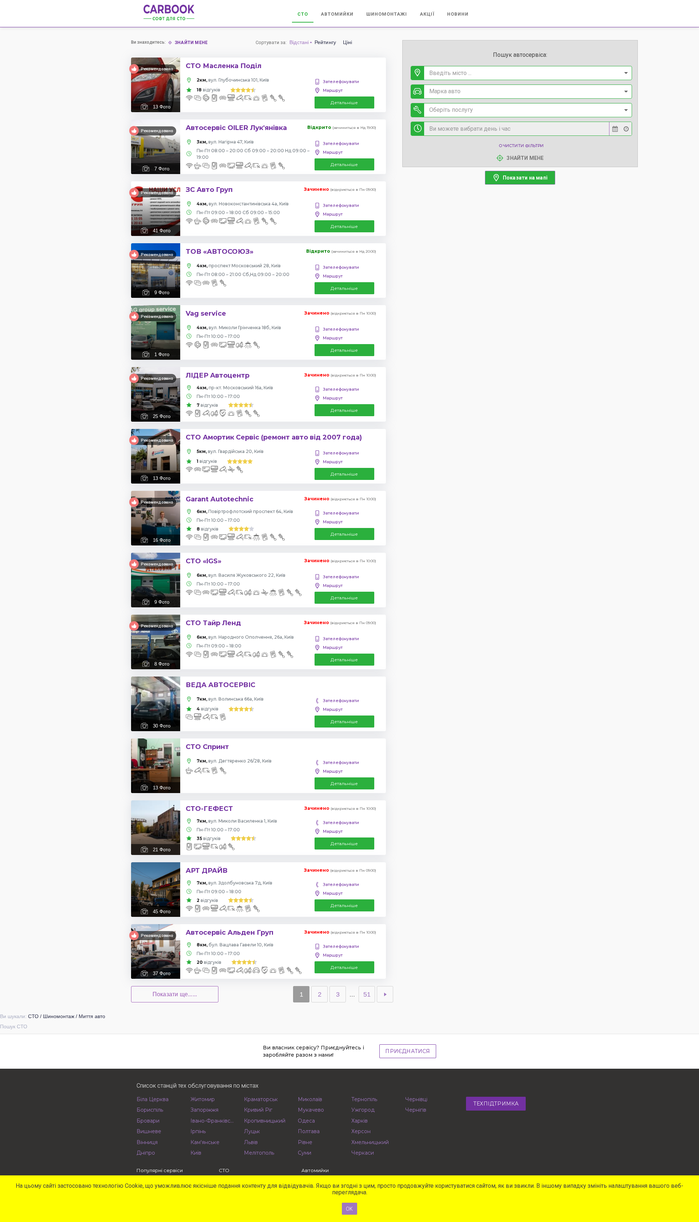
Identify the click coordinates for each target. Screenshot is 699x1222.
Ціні (347, 42)
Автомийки (337, 14)
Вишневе (149, 1131)
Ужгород (363, 1110)
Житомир (202, 1099)
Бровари (148, 1120)
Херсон (361, 1131)
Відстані (299, 42)
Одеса (306, 1120)
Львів (251, 1142)
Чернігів (415, 1110)
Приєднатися (407, 1051)
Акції (427, 14)
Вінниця (147, 1142)
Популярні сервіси (160, 1170)
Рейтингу (325, 42)
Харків (359, 1120)
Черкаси (362, 1153)
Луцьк (252, 1131)
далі (385, 994)
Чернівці (416, 1099)
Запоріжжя (204, 1110)
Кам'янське (205, 1142)
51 (367, 994)
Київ (195, 1153)
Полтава (309, 1131)
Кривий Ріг (258, 1110)
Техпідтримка (495, 1103)
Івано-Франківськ (212, 1120)
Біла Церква (153, 1099)
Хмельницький (370, 1142)
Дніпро (146, 1153)
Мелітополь (259, 1153)
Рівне (305, 1142)
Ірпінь (198, 1131)
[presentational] (626, 73)
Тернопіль (364, 1099)
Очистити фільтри (521, 145)
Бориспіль (150, 1110)
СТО (302, 14)
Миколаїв (310, 1099)
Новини (458, 14)
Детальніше (344, 102)
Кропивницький (264, 1120)
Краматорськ (261, 1099)
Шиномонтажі (386, 14)
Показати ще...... (175, 994)
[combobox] (521, 73)
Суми (304, 1153)
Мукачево (311, 1110)
